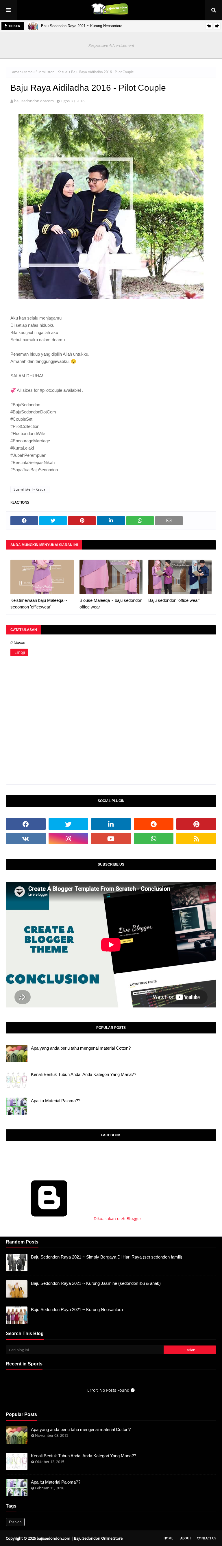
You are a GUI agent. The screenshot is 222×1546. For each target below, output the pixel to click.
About (185, 1538)
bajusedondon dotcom (34, 100)
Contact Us (206, 1538)
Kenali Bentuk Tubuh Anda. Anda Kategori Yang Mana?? (83, 1074)
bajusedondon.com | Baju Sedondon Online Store (80, 1538)
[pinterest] (196, 824)
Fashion (15, 1521)
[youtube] (111, 838)
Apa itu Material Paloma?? (55, 1100)
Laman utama (21, 71)
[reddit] (154, 824)
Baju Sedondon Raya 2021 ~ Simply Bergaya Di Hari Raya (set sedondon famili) (106, 1256)
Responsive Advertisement (111, 45)
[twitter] (68, 824)
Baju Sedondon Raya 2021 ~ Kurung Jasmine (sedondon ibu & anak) (96, 1283)
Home (168, 1538)
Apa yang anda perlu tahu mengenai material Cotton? (81, 1048)
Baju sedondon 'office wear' (174, 600)
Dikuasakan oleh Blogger (116, 1218)
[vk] (26, 838)
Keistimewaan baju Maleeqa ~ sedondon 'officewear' (38, 603)
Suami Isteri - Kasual (52, 71)
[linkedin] (111, 824)
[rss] (196, 838)
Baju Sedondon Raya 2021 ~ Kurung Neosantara (81, 26)
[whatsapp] (154, 838)
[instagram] (68, 838)
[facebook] (26, 824)
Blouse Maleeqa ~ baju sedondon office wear (110, 603)
